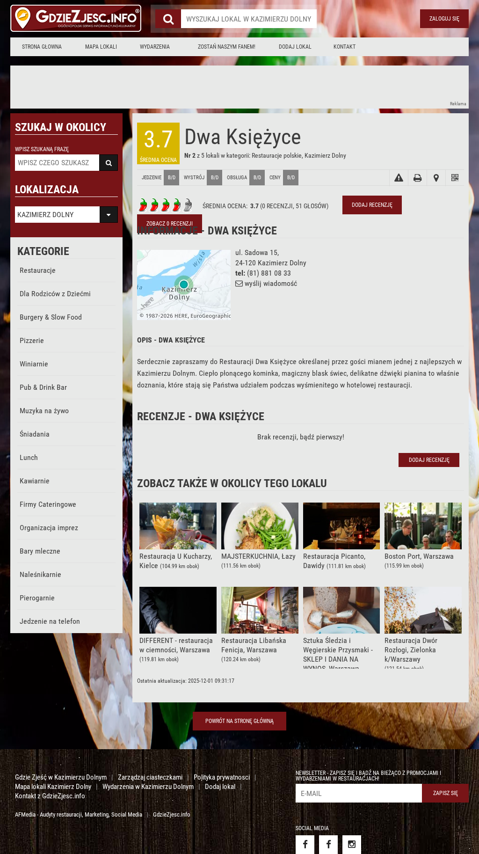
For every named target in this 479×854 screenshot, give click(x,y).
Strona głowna (42, 47)
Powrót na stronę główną (239, 721)
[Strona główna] (75, 19)
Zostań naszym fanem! (226, 47)
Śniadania (35, 434)
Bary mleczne (40, 551)
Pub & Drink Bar (43, 387)
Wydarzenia (155, 47)
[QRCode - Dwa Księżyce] (454, 178)
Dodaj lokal (295, 47)
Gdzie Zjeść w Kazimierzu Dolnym (61, 777)
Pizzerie (32, 340)
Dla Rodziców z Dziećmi (55, 293)
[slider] (165, 205)
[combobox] (249, 18)
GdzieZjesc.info (171, 814)
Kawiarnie (35, 480)
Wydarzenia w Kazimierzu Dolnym (148, 786)
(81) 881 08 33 (269, 273)
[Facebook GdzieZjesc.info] (305, 844)
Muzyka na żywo (44, 410)
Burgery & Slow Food (51, 317)
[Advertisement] (180, 87)
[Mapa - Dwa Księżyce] (436, 178)
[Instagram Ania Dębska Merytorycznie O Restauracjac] (351, 844)
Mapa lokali (101, 47)
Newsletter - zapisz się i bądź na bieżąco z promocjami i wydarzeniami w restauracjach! (368, 775)
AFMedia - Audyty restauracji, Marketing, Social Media (78, 814)
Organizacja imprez (49, 527)
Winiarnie (34, 363)
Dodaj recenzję (372, 205)
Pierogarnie (37, 597)
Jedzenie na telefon (50, 621)
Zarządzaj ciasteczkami (150, 777)
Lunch (29, 457)
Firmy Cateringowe (48, 504)
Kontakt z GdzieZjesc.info (50, 796)
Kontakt (345, 47)
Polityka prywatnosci (222, 777)
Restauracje (38, 270)
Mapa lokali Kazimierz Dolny (53, 786)
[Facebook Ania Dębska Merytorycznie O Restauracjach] (328, 844)
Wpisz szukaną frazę (42, 149)
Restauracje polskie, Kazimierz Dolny (299, 155)
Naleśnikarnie (40, 574)
